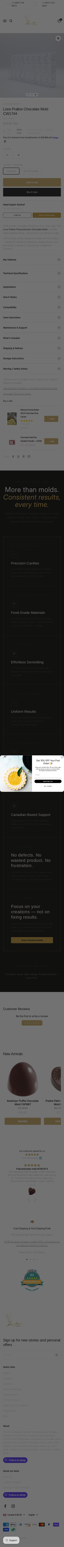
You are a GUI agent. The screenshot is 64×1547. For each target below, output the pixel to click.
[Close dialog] (62, 757)
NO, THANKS (48, 786)
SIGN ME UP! (48, 781)
